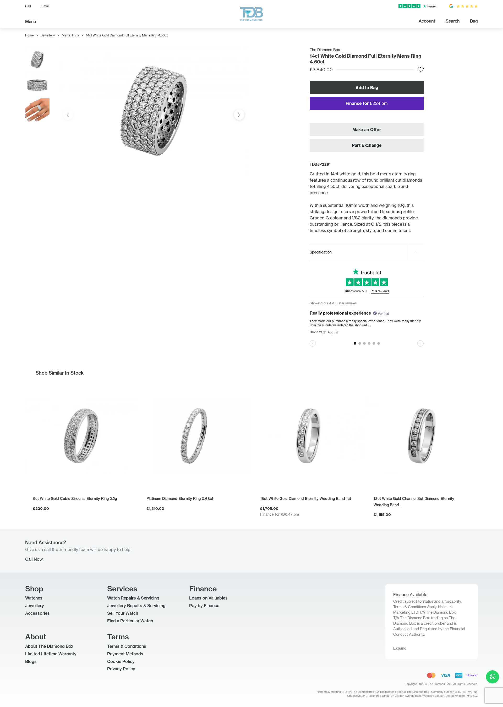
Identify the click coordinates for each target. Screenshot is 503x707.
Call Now (34, 559)
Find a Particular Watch (130, 620)
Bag (474, 21)
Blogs (31, 661)
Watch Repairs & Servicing (133, 598)
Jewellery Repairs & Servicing (136, 605)
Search (453, 21)
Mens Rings (70, 35)
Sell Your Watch (122, 613)
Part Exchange (367, 145)
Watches (33, 598)
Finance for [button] (367, 103)
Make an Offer (366, 129)
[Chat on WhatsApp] (492, 676)
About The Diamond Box (49, 646)
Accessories (37, 613)
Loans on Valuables (208, 598)
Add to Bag (367, 87)
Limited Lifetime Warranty (50, 653)
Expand (400, 648)
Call (28, 6)
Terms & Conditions (126, 646)
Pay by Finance (204, 605)
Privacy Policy (121, 668)
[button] (239, 114)
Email (45, 6)
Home (29, 35)
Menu (30, 21)
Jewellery (48, 35)
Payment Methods (125, 653)
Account (427, 21)
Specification (321, 252)
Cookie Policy (121, 661)
